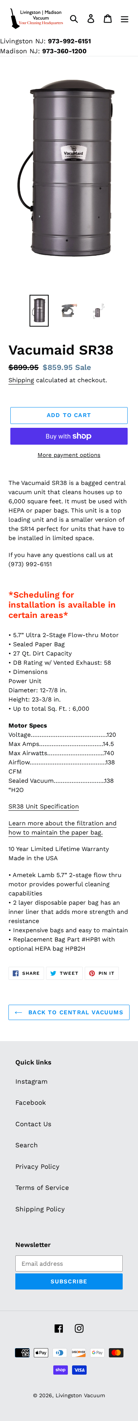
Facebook (30, 1102)
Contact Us (33, 1124)
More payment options (69, 455)
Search (26, 1145)
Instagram (31, 1081)
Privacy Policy (37, 1166)
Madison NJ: (43, 51)
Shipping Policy (40, 1209)
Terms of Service (42, 1187)
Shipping (21, 380)
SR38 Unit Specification (43, 806)
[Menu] (124, 18)
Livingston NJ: (45, 41)
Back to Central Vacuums (74, 1012)
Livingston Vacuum (80, 1395)
